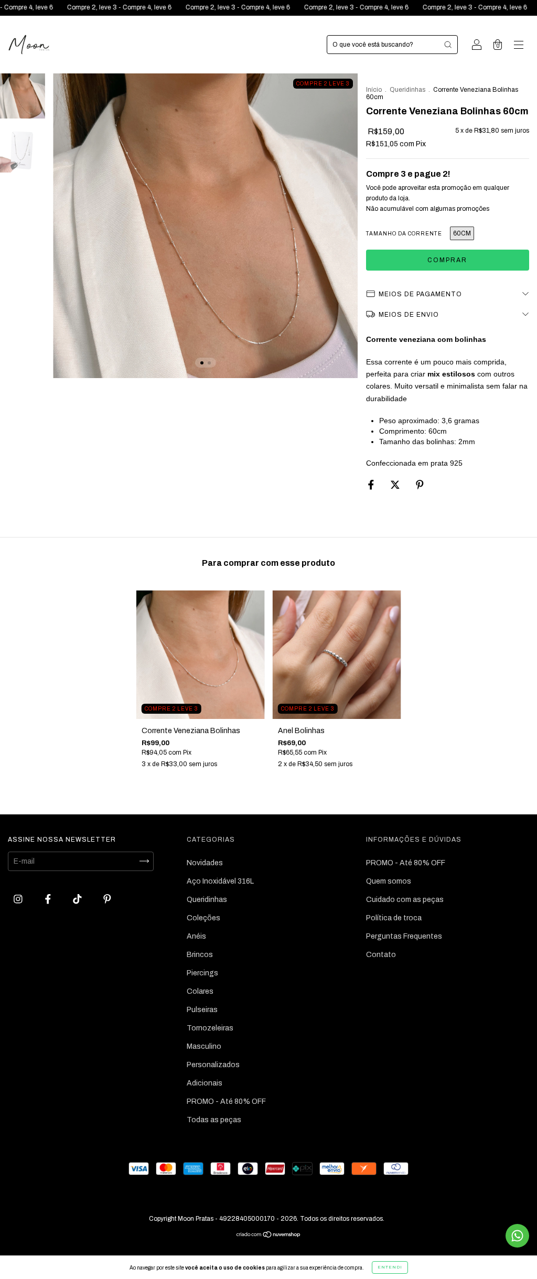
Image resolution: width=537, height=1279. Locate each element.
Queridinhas (407, 89)
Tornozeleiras (210, 1028)
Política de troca (394, 918)
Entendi (390, 1267)
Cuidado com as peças (405, 900)
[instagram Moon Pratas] (19, 899)
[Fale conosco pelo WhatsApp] (517, 1236)
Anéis (196, 936)
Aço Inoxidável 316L (220, 881)
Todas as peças (214, 1120)
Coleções (203, 918)
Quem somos (388, 881)
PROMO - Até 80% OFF (226, 1101)
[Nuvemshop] (269, 1236)
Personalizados (213, 1065)
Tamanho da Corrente (404, 234)
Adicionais (204, 1083)
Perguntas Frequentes (404, 936)
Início (374, 89)
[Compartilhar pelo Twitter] (396, 485)
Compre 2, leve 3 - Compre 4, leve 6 (80, 7)
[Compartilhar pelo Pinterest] (420, 485)
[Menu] (518, 46)
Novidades (205, 863)
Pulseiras (202, 1010)
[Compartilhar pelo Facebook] (372, 485)
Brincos (200, 955)
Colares (200, 991)
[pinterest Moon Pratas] (107, 899)
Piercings (202, 973)
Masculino (204, 1046)
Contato (381, 955)
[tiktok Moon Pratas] (78, 899)
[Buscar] (448, 44)
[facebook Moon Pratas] (49, 899)
